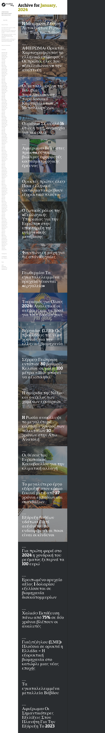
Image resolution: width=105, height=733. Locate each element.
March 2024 (4, 65)
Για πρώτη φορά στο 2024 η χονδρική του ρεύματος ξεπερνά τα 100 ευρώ (43, 557)
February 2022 (4, 100)
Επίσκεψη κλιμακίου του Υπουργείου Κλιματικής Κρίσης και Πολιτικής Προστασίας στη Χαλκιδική (9, 40)
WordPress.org (4, 269)
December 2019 (4, 137)
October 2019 (4, 140)
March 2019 (4, 150)
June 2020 (3, 129)
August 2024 (4, 58)
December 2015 (4, 205)
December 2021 (4, 103)
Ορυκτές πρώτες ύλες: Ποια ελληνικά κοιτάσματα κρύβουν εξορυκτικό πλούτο (43, 188)
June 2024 (3, 61)
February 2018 (4, 168)
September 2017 (4, 175)
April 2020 (3, 131)
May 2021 (3, 113)
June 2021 (3, 112)
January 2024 (4, 68)
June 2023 (3, 78)
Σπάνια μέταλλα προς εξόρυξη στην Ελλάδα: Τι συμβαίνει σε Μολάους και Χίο (9, 31)
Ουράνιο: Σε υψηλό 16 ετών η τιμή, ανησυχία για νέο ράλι (43, 128)
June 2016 (3, 197)
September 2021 (4, 107)
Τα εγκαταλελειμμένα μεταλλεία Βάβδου (41, 688)
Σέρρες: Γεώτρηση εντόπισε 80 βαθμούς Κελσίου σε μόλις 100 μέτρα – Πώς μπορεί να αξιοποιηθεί (42, 368)
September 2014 (4, 226)
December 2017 (4, 171)
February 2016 (4, 202)
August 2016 (4, 194)
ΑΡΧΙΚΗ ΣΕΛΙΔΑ (5, 12)
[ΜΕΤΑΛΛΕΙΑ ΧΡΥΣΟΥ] (8, 6)
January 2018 (4, 170)
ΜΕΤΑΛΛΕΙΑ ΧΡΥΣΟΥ (6, 15)
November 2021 (4, 105)
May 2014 (3, 232)
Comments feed (4, 267)
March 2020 (4, 133)
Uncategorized (4, 256)
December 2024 (4, 52)
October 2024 (4, 55)
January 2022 (4, 102)
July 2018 (3, 161)
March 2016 (4, 201)
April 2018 (3, 166)
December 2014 (4, 222)
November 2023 (4, 71)
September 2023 (4, 73)
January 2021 (4, 119)
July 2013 (3, 246)
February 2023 (4, 83)
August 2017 (4, 177)
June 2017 (3, 180)
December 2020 (4, 120)
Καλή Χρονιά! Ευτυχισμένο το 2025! (8, 27)
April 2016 (3, 200)
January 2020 (4, 136)
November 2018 (4, 156)
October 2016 (4, 191)
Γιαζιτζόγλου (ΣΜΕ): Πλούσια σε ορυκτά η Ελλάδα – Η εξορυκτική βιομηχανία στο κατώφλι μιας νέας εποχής (42, 655)
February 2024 (4, 66)
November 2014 (4, 224)
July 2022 (3, 93)
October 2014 (4, 225)
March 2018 (4, 167)
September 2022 (4, 90)
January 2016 (4, 204)
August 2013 (4, 245)
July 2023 (3, 76)
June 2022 (3, 95)
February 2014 (4, 236)
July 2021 (3, 110)
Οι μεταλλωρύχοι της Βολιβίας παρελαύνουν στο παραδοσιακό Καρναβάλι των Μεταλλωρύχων (43, 96)
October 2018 (4, 157)
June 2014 (3, 231)
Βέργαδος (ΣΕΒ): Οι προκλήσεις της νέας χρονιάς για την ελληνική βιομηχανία (42, 337)
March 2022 (4, 99)
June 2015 (3, 214)
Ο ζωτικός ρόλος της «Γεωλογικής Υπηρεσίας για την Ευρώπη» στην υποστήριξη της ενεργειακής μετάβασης (41, 223)
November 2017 (4, 173)
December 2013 (4, 239)
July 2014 (3, 229)
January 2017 (4, 187)
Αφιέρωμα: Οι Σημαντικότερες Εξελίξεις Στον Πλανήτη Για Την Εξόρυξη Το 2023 (38, 717)
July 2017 (3, 178)
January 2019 (4, 153)
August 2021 (4, 109)
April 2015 (3, 217)
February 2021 (4, 117)
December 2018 (4, 154)
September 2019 (4, 141)
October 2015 (4, 208)
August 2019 (4, 143)
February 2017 (4, 185)
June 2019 (3, 146)
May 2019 (3, 147)
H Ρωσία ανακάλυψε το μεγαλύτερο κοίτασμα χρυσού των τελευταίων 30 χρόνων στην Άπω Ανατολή (43, 428)
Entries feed (4, 266)
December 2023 (4, 69)
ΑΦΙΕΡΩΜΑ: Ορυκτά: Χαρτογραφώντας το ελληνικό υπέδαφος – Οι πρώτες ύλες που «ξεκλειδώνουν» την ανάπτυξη (43, 58)
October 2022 (4, 89)
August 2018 (4, 160)
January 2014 (4, 238)
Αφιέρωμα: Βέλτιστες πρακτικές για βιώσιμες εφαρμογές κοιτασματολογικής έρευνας (43, 156)
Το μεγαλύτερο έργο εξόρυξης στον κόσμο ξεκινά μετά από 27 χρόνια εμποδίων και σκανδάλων (42, 492)
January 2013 (4, 249)
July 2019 (3, 144)
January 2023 (4, 85)
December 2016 (4, 188)
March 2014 (4, 235)
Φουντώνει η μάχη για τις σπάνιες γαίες (43, 254)
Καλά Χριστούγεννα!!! (6, 29)
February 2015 (4, 219)
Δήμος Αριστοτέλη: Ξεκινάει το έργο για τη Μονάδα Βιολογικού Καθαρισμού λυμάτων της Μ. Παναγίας (9, 36)
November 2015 (4, 207)
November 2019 (4, 139)
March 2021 (4, 116)
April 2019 (3, 148)
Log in (3, 265)
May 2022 (3, 96)
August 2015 (4, 211)
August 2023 (4, 75)
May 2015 (3, 215)
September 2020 (4, 124)
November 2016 (4, 190)
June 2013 (3, 248)
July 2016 (3, 195)
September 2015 (4, 209)
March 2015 (4, 218)
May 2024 (3, 62)
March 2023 (4, 82)
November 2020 (4, 122)
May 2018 (3, 164)
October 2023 (4, 72)
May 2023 (3, 79)
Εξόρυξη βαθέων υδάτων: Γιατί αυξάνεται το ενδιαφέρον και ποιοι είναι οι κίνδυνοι (42, 526)
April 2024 (3, 63)
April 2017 (3, 183)
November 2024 (4, 53)
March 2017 (4, 184)
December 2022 (4, 86)
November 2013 (4, 241)
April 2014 (3, 234)
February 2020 (4, 134)
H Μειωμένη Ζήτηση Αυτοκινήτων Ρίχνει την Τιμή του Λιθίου (41, 28)
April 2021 (3, 114)
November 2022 (4, 88)
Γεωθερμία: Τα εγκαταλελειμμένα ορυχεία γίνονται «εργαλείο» (41, 279)
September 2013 (4, 243)
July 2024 (3, 59)
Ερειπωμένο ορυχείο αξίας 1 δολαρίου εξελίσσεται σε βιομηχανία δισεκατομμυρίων (42, 588)
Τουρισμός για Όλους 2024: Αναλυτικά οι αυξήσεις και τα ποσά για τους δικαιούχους (42, 308)
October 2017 (4, 174)
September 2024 (4, 56)
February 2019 (4, 151)
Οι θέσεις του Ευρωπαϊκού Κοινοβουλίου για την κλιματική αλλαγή (43, 461)
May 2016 (3, 198)
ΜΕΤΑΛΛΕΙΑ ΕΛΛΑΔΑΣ (7, 13)
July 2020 (3, 127)
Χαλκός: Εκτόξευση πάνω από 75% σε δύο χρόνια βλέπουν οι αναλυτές (43, 619)
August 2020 (4, 126)
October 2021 (4, 106)
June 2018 (3, 163)
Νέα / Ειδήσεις (4, 258)
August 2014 (4, 228)
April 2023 (3, 80)
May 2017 (3, 181)
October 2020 (4, 123)
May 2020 (3, 130)
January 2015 (4, 221)
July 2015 (3, 212)
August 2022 (4, 92)
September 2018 (4, 158)
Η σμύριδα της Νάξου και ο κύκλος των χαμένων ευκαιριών (42, 397)
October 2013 (4, 242)
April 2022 (3, 97)
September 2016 (4, 192)
